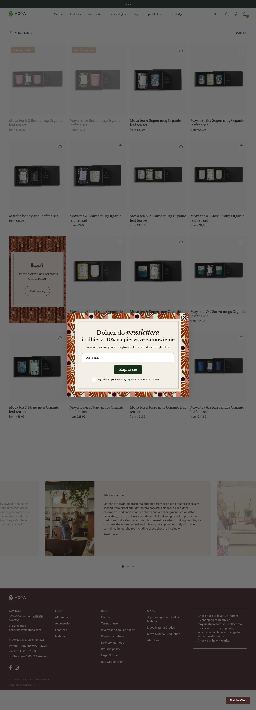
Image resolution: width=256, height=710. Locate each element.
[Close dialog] (184, 317)
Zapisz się (128, 369)
